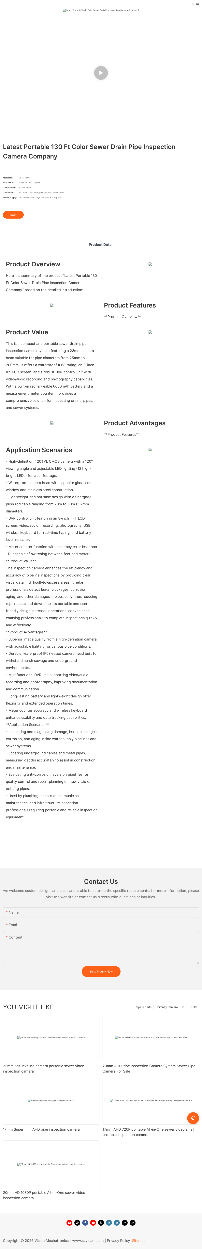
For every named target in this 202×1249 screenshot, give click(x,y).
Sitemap (138, 1241)
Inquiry (13, 215)
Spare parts (144, 1007)
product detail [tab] (101, 244)
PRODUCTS (189, 1007)
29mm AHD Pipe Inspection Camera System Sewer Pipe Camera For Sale (149, 1068)
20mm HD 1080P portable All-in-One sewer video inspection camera (44, 1195)
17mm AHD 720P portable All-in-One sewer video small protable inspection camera (148, 1132)
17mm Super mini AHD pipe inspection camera (41, 1129)
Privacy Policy (118, 1241)
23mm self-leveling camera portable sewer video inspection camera (43, 1068)
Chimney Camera (167, 1007)
